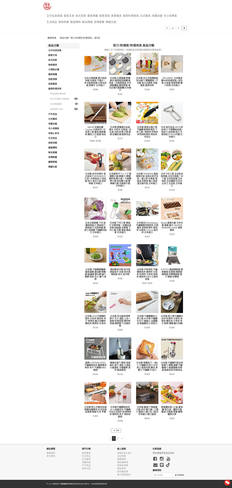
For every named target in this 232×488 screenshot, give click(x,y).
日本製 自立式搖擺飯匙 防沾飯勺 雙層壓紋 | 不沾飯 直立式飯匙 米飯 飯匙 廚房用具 (147, 81)
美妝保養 (63, 22)
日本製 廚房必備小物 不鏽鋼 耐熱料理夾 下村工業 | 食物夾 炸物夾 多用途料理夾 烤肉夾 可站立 (147, 132)
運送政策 (121, 468)
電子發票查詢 (123, 474)
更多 (117, 430)
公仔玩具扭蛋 (54, 16)
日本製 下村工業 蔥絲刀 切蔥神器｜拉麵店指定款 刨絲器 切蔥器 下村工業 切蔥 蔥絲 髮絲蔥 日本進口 (120, 228)
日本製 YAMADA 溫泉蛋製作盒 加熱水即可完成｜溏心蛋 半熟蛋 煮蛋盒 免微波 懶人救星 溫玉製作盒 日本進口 (147, 179)
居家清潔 (104, 16)
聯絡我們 (51, 453)
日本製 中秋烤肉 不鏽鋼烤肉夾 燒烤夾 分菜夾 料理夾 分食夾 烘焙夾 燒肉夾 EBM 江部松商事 (147, 274)
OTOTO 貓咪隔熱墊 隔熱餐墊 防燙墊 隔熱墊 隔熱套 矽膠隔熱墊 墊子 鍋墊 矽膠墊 (172, 273)
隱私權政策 (122, 462)
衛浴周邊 (87, 22)
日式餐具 (145, 16)
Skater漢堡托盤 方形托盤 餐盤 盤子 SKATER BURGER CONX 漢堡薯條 (172, 226)
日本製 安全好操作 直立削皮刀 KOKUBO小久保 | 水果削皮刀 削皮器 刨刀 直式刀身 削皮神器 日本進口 (95, 179)
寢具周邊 (92, 16)
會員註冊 (121, 453)
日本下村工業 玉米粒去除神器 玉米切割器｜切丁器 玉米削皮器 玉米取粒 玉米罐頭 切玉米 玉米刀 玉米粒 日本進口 (172, 180)
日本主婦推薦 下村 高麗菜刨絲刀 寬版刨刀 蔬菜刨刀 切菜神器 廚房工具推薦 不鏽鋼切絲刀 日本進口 (95, 228)
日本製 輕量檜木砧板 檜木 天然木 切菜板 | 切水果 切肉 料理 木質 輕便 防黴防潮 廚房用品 (120, 130)
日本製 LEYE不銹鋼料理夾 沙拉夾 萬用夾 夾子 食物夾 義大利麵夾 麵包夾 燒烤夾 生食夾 (95, 319)
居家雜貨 (116, 16)
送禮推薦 (99, 22)
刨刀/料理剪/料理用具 (63, 99)
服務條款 (121, 459)
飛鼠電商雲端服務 (98, 484)
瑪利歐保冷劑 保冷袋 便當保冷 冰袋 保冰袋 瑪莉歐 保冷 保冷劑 (120, 272)
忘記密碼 (121, 456)
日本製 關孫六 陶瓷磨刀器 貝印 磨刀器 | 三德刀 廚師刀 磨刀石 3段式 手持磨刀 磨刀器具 (147, 410)
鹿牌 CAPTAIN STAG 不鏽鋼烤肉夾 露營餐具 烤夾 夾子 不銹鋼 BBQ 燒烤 (95, 366)
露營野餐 (52, 162)
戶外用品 (52, 114)
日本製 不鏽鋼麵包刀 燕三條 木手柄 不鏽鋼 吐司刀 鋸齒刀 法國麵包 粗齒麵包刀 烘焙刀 (147, 319)
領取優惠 (180, 475)
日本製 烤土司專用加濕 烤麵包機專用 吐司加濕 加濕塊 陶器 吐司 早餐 (95, 409)
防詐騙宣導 (122, 471)
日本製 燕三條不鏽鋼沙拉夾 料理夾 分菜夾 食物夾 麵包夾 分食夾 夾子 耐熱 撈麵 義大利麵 (172, 319)
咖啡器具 (52, 65)
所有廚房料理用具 (58, 94)
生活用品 (52, 22)
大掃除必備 (53, 70)
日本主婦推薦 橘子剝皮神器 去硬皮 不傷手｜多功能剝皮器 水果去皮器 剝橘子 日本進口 (95, 81)
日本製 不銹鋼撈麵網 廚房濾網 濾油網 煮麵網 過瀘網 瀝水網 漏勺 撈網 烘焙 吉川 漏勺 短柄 (95, 274)
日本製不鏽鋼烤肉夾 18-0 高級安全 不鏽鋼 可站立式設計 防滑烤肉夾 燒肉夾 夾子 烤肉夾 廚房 (120, 412)
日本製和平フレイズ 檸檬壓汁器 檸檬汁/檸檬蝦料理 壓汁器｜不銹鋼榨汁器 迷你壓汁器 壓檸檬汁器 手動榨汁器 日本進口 (120, 180)
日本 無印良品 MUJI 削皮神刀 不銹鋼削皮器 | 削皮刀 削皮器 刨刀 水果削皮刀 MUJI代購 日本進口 (172, 132)
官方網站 (51, 456)
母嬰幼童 (157, 16)
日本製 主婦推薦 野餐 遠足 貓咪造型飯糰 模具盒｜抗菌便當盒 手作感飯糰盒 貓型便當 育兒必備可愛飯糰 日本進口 (120, 84)
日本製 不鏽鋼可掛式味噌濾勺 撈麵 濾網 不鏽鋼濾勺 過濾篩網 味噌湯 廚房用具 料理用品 (172, 366)
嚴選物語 (51, 38)
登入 (130, 453)
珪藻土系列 (53, 133)
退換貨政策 (122, 465)
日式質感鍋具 (63, 104)
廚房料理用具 (131, 16)
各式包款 (81, 16)
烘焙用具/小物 (63, 109)
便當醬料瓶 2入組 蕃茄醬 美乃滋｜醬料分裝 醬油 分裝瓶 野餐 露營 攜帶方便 (172, 410)
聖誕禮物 (75, 22)
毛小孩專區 (170, 16)
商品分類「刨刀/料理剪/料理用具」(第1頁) (80, 38)
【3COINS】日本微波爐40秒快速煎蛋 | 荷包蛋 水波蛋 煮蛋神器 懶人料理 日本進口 (172, 81)
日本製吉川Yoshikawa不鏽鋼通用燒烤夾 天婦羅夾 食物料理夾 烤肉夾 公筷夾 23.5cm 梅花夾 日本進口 (147, 228)
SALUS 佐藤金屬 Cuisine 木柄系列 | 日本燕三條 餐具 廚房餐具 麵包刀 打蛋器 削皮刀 (95, 132)
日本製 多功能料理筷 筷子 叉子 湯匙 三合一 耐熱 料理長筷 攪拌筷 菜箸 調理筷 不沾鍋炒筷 (120, 321)
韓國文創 (111, 22)
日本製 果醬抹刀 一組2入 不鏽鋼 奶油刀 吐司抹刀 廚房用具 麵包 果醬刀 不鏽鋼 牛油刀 (147, 366)
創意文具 (69, 16)
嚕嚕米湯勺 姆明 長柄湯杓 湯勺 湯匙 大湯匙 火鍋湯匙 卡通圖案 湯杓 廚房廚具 (120, 366)
